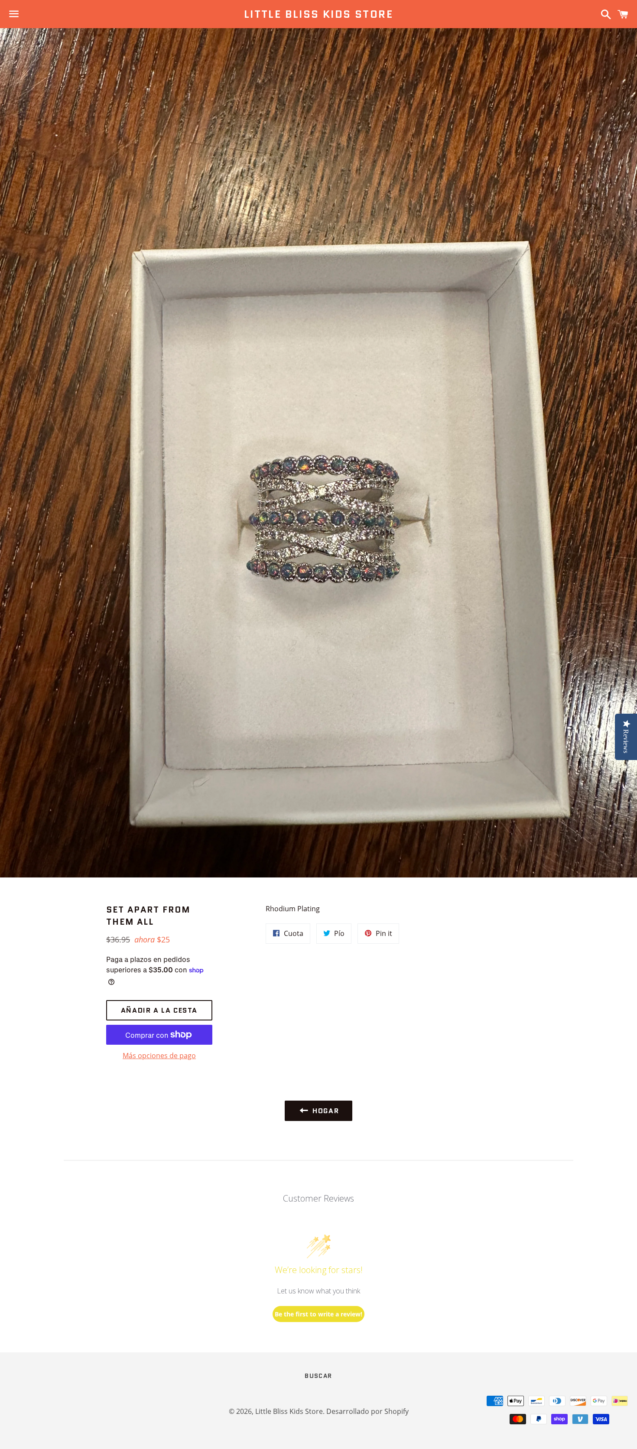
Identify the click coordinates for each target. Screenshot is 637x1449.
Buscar (318, 1375)
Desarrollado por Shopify (367, 1411)
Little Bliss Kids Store (318, 14)
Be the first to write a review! (318, 1314)
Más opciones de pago (159, 1055)
